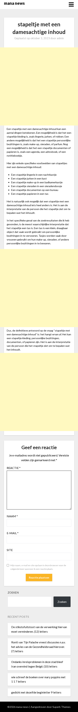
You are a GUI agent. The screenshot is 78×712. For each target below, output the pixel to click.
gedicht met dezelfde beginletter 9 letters (36, 692)
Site (10, 550)
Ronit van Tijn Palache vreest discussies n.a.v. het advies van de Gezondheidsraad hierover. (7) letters (38, 647)
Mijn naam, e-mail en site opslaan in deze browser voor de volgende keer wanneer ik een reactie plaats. (38, 567)
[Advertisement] (39, 86)
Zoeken (13, 592)
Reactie (13, 468)
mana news (14, 3)
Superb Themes (61, 706)
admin (60, 38)
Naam (12, 516)
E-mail (13, 533)
